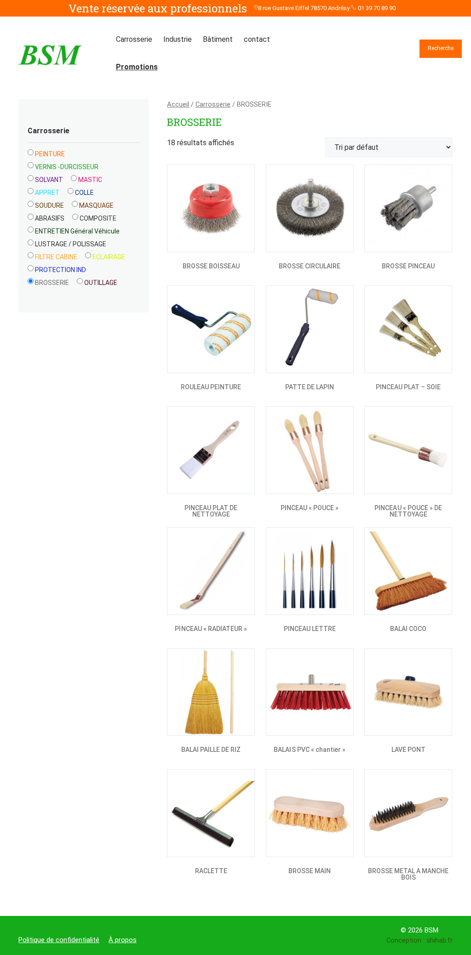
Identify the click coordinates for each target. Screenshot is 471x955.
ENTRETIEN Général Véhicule (77, 231)
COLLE (84, 192)
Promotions (137, 67)
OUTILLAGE (100, 282)
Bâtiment (218, 39)
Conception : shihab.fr (419, 940)
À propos (123, 940)
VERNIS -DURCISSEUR (66, 167)
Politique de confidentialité (58, 940)
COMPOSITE (98, 218)
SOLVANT (49, 179)
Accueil (178, 104)
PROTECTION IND (60, 269)
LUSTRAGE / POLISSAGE (70, 244)
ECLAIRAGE (108, 257)
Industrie (177, 39)
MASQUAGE (96, 205)
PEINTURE (50, 154)
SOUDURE (49, 205)
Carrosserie (134, 39)
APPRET (47, 192)
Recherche (441, 48)
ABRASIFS (49, 218)
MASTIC (90, 179)
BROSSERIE (52, 282)
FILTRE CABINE (56, 257)
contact (257, 39)
